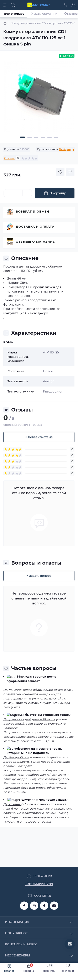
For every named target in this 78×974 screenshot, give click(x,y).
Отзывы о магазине (35, 242)
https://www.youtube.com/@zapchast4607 (54, 905)
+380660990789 (39, 884)
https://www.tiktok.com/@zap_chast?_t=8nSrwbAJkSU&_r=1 (44, 905)
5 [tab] (49, 137)
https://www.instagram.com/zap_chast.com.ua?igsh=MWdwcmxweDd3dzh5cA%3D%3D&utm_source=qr (34, 905)
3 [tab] (36, 137)
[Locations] (66, 5)
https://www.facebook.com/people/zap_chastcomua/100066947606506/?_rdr (24, 905)
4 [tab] (43, 137)
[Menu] (5, 5)
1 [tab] (22, 137)
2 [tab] (29, 137)
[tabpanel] (39, 98)
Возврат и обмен (32, 211)
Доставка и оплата (35, 226)
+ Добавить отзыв (39, 437)
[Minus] (8, 193)
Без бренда (66, 149)
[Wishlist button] (60, 172)
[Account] (73, 5)
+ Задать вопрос (39, 576)
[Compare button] (70, 172)
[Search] (13, 5)
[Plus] (27, 193)
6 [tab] (56, 137)
